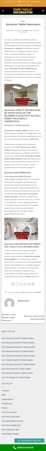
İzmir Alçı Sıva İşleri (9, 412)
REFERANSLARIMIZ (10, 434)
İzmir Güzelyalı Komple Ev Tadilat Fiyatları (18, 356)
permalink (38, 292)
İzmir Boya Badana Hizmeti (12, 421)
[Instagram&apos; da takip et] (43, 11)
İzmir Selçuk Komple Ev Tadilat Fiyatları (17, 373)
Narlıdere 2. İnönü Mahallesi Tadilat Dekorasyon (9, 317)
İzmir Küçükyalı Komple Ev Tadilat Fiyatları (18, 347)
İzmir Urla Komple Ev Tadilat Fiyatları (16, 369)
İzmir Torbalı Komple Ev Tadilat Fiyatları (17, 360)
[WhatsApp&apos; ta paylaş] (13, 284)
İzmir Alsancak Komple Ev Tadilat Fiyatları (18, 343)
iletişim (28, 276)
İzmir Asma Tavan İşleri (11, 417)
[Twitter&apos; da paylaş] (21, 284)
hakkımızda (33, 139)
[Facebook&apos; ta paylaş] (17, 284)
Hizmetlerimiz (35, 1)
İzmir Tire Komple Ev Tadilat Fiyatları (16, 377)
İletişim (29, 5)
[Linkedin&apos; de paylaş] (33, 284)
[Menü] (3, 11)
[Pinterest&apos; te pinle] (29, 284)
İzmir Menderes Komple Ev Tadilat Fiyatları (19, 364)
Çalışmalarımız (20, 5)
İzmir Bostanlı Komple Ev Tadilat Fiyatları (18, 351)
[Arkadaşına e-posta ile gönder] (25, 284)
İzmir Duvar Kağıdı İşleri (11, 425)
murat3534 (10, 30)
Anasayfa (5, 391)
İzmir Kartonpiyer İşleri (10, 430)
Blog (3, 395)
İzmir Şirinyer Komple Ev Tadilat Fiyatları (18, 338)
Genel (23, 21)
